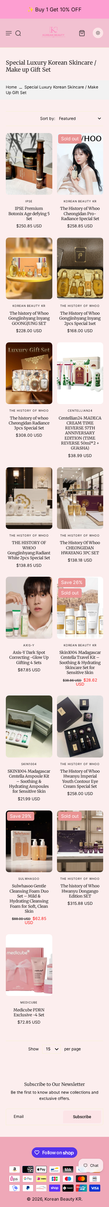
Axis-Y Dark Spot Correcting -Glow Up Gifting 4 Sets (29, 657)
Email (19, 1116)
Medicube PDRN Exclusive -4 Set (28, 1012)
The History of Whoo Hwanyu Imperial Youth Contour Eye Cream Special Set (80, 779)
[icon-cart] (81, 33)
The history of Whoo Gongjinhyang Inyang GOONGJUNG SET (29, 318)
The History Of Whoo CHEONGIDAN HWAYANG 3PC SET (80, 547)
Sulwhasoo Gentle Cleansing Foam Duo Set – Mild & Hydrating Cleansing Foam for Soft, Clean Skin (29, 898)
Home (11, 87)
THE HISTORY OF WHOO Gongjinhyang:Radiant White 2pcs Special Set (29, 550)
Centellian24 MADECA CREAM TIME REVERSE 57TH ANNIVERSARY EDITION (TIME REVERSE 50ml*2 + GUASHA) (80, 433)
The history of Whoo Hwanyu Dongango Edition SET (79, 891)
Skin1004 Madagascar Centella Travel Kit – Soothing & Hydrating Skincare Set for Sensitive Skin (80, 662)
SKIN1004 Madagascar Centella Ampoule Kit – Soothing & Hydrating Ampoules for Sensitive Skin (29, 781)
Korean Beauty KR (62, 1199)
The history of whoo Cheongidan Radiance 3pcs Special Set (29, 423)
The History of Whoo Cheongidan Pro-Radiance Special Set (80, 213)
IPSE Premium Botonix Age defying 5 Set (29, 213)
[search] (18, 33)
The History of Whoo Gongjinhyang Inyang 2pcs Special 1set (80, 318)
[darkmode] (98, 33)
